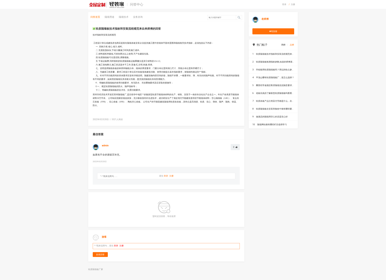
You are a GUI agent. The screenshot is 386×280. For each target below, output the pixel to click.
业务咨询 (138, 17)
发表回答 (100, 254)
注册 (293, 4)
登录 (284, 4)
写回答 (274, 31)
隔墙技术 (123, 17)
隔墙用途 (109, 17)
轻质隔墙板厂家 (95, 269)
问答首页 (95, 17)
